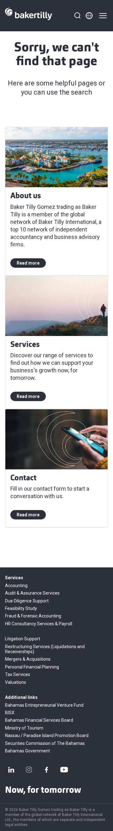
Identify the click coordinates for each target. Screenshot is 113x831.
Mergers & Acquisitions (28, 659)
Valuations (15, 682)
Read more (28, 263)
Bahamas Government (27, 750)
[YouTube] (64, 769)
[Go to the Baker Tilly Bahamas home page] (28, 15)
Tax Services (17, 674)
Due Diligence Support (27, 600)
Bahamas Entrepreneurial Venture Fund (44, 705)
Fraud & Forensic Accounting (33, 615)
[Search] (77, 16)
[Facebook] (46, 769)
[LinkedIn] (11, 769)
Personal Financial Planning (32, 666)
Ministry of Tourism (24, 727)
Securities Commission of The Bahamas (45, 743)
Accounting (16, 585)
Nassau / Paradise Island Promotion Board (47, 735)
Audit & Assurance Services (32, 593)
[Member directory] (89, 15)
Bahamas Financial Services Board (39, 720)
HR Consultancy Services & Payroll (38, 623)
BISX (9, 712)
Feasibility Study (21, 608)
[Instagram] (29, 769)
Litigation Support (22, 638)
